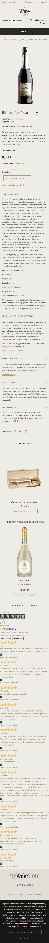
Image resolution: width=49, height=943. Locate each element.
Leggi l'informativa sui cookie (24, 932)
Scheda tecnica (10, 194)
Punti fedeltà (9, 408)
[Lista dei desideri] (31, 20)
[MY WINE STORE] (24, 11)
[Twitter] (20, 431)
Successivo (31, 605)
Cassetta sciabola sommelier (24, 502)
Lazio (12, 122)
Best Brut (24, 580)
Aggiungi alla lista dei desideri (16, 185)
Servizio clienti (10, 382)
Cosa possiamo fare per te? (35, 2)
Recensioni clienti (9, 2)
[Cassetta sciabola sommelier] (24, 474)
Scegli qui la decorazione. (12, 351)
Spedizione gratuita (12, 358)
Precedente (18, 605)
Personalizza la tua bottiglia (17, 316)
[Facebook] (15, 431)
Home (5, 40)
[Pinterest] (25, 431)
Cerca (44, 23)
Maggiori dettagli (9, 374)
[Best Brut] (24, 552)
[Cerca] (41, 23)
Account (19, 20)
